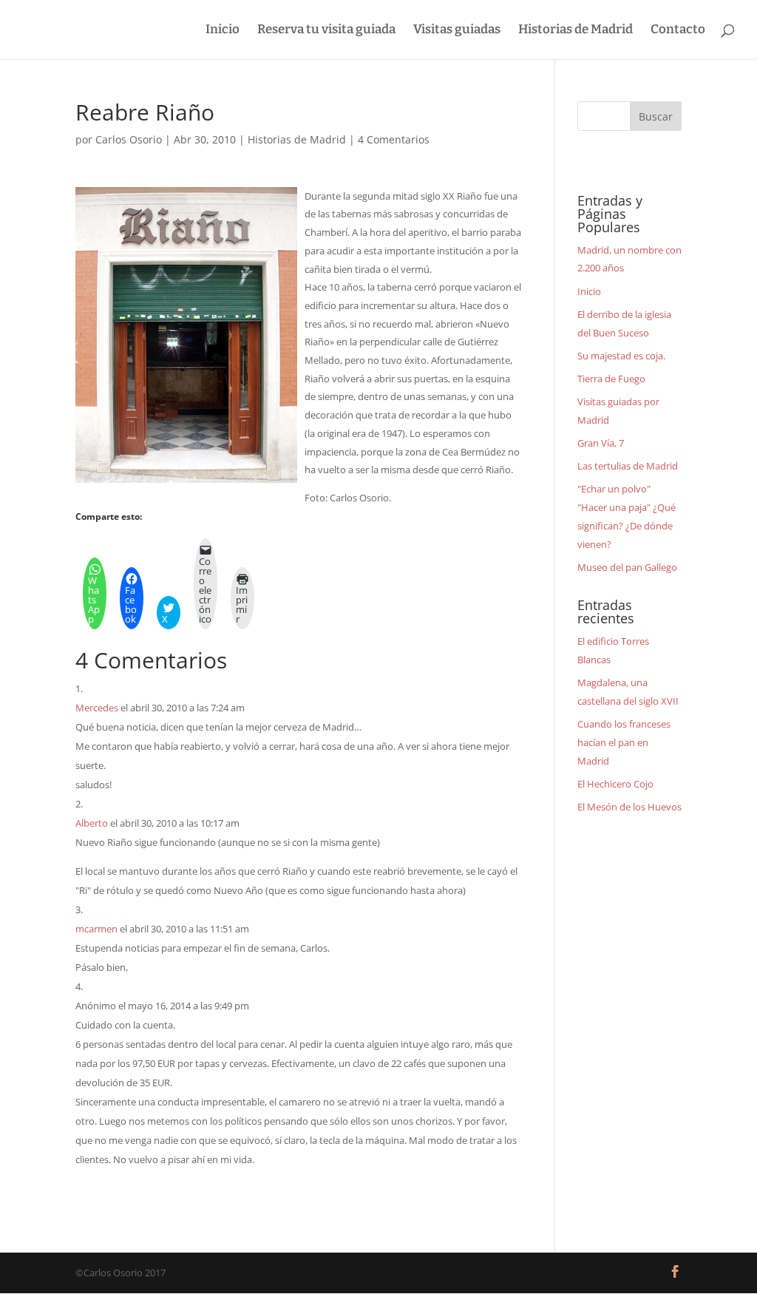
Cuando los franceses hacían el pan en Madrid (624, 742)
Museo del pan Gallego (627, 567)
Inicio (223, 30)
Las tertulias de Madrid (627, 465)
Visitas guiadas (456, 30)
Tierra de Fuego (611, 378)
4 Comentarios (394, 139)
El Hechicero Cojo (615, 783)
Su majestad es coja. (621, 355)
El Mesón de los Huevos (629, 806)
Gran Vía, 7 (600, 443)
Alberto (91, 823)
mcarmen (96, 928)
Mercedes (96, 707)
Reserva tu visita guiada (326, 30)
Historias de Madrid (575, 30)
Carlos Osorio (128, 139)
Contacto (678, 30)
